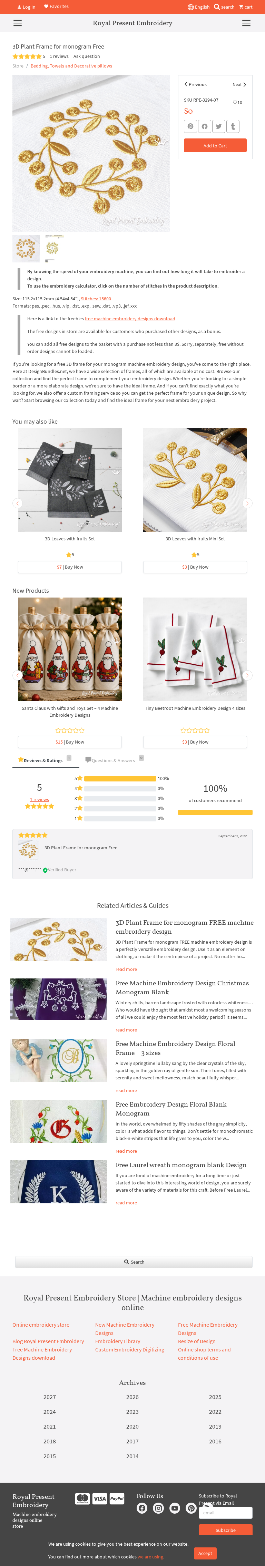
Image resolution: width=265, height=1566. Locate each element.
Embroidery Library (117, 1341)
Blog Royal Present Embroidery (48, 1341)
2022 (215, 1411)
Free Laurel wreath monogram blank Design (181, 1165)
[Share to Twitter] (218, 126)
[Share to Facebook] (204, 126)
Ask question (86, 56)
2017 (132, 1441)
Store (17, 66)
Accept (205, 1553)
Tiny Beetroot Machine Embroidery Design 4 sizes (195, 708)
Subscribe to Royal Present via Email (218, 1499)
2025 (215, 1397)
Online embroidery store (40, 1324)
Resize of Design (197, 1341)
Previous (198, 84)
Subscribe (226, 1530)
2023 (132, 1411)
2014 (132, 1456)
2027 (49, 1397)
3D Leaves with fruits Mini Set (195, 539)
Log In (29, 7)
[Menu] (17, 23)
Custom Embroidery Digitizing (129, 1349)
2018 (49, 1441)
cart (248, 7)
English (202, 7)
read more (126, 969)
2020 (132, 1426)
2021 (49, 1426)
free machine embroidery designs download (130, 318)
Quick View (70, 483)
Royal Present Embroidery (133, 23)
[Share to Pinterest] (190, 126)
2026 (132, 1397)
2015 (49, 1456)
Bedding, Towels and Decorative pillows (71, 66)
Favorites (59, 6)
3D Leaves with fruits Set (70, 539)
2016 (215, 1441)
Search (137, 1262)
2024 (49, 1411)
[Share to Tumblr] (232, 126)
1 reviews (59, 56)
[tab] (45, 761)
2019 (215, 1426)
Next (237, 84)
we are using (150, 1557)
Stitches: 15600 (96, 298)
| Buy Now (70, 567)
